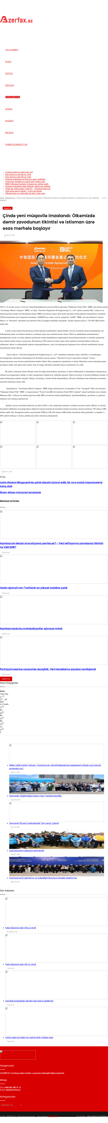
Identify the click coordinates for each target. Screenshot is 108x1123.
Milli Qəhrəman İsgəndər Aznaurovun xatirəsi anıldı (26, 184)
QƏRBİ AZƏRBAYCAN (16, 144)
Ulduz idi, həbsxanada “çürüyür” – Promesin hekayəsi (27, 189)
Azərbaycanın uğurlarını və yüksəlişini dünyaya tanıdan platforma (43, 877)
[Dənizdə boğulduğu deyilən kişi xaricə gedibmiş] (56, 984)
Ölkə (8, 61)
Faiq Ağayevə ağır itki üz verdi (18, 174)
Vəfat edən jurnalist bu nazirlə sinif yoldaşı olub (25, 181)
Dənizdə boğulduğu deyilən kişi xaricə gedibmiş (25, 179)
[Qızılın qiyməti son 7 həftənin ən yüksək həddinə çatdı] (54, 569)
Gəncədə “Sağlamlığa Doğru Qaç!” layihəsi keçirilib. (35, 795)
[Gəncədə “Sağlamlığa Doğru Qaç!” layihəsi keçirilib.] (56, 784)
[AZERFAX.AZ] (16, 22)
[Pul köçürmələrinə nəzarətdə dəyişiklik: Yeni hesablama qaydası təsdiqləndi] (54, 650)
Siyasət (9, 85)
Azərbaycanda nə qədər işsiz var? (19, 172)
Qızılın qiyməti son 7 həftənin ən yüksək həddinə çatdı (33, 588)
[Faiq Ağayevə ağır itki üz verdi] (56, 911)
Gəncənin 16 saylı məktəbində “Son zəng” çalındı (34, 823)
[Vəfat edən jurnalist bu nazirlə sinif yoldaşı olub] (56, 1021)
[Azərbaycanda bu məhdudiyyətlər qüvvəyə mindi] (54, 609)
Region (9, 133)
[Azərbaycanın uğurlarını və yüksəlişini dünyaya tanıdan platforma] (56, 866)
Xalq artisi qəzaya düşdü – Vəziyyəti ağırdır (23, 191)
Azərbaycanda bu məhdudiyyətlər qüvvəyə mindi (31, 628)
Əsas (2, 198)
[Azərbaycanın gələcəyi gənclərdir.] (56, 839)
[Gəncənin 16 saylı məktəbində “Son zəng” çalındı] (56, 812)
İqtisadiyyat (12, 97)
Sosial (9, 109)
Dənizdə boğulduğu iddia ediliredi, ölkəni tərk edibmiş (27, 186)
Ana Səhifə (11, 50)
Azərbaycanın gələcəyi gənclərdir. (27, 850)
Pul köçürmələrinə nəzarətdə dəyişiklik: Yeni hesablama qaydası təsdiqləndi (48, 669)
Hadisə (9, 121)
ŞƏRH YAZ (6, 679)
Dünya (9, 73)
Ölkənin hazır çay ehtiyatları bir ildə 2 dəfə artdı (25, 193)
